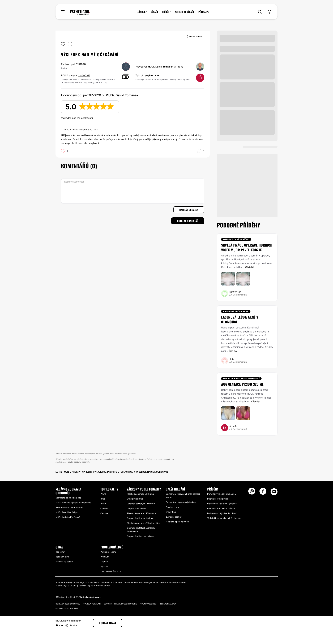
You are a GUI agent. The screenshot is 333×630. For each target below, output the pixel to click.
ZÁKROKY (142, 12)
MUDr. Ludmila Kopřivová (68, 517)
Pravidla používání (92, 604)
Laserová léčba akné (235, 311)
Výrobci (104, 566)
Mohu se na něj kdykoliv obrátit (222, 513)
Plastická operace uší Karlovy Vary (143, 523)
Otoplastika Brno (135, 498)
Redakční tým (62, 556)
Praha (103, 494)
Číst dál (249, 267)
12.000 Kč (84, 75)
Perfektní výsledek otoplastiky (221, 494)
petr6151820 (78, 64)
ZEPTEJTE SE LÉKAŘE (184, 12)
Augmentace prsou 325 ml (242, 384)
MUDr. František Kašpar (67, 512)
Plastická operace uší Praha (140, 494)
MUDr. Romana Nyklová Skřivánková (73, 502)
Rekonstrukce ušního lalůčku (221, 508)
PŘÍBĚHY (166, 12)
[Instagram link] (251, 492)
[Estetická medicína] (80, 12)
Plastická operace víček (177, 521)
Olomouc (104, 508)
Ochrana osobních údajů (68, 604)
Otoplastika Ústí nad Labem (140, 536)
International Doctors (110, 571)
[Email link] (274, 491)
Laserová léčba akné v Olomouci (239, 319)
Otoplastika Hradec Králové (140, 518)
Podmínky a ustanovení (67, 608)
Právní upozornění (148, 604)
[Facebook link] (262, 492)
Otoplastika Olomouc (137, 508)
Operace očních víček (236, 239)
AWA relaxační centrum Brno (69, 507)
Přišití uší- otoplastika (217, 498)
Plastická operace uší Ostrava (141, 513)
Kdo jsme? (60, 552)
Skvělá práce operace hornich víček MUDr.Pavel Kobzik (246, 247)
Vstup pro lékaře (108, 552)
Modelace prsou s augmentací (241, 378)
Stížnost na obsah (64, 561)
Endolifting (171, 512)
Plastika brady (172, 507)
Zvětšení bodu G (174, 516)
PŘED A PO (203, 12)
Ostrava (104, 513)
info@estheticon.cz (91, 597)
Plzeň (103, 503)
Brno (102, 498)
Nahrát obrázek (188, 210)
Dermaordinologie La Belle (68, 497)
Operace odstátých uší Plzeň (141, 503)
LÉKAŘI (154, 12)
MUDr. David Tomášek (160, 66)
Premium (104, 556)
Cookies (108, 604)
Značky (104, 561)
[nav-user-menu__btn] (269, 12)
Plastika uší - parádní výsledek (222, 503)
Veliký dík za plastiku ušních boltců (224, 518)
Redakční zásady (168, 604)
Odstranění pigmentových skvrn (181, 502)
